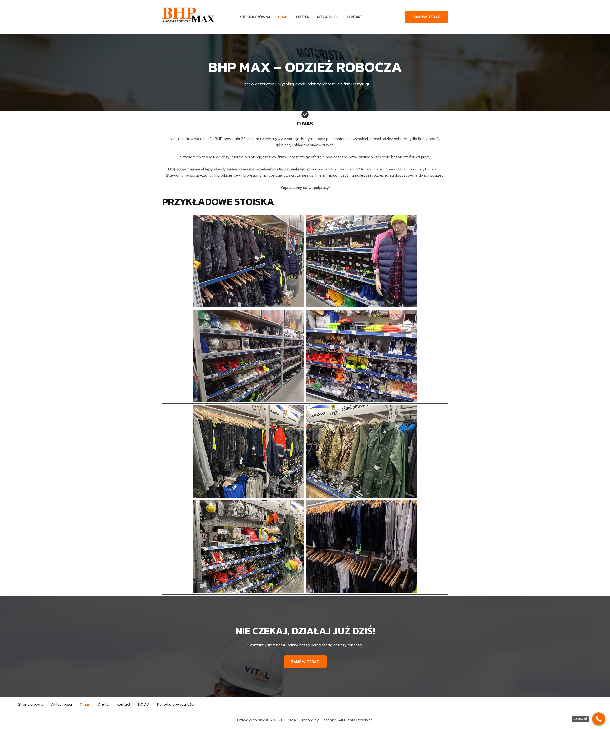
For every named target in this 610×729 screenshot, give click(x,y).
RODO (143, 704)
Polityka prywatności (175, 704)
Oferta (302, 17)
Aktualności (327, 17)
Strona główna (255, 17)
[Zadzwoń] (598, 718)
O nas (283, 17)
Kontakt (354, 17)
